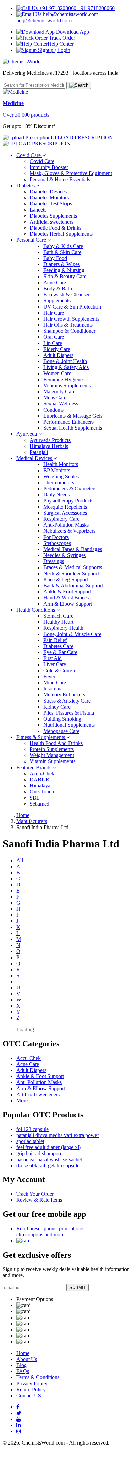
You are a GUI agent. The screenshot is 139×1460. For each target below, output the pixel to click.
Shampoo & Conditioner (69, 331)
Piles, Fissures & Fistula (68, 713)
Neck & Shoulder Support (71, 573)
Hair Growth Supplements (71, 319)
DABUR (39, 779)
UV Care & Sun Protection (72, 307)
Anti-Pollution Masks (66, 525)
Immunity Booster (49, 167)
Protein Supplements (52, 749)
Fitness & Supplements (41, 737)
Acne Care (54, 282)
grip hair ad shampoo (38, 1153)
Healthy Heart (58, 622)
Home (22, 815)
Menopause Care (61, 731)
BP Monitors (56, 470)
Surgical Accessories (65, 513)
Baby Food (55, 258)
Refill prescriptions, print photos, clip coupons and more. (51, 1231)
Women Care (57, 373)
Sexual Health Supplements (72, 428)
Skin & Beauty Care (64, 276)
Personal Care (31, 240)
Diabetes (26, 185)
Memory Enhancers (64, 694)
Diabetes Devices (48, 191)
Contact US (28, 1395)
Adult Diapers (58, 355)
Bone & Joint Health (65, 361)
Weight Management (52, 755)
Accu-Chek (42, 773)
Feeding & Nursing (63, 270)
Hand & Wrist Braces (66, 598)
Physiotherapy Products (68, 501)
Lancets (38, 210)
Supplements (57, 300)
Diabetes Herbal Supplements (61, 234)
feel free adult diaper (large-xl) (48, 1147)
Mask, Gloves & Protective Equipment (71, 173)
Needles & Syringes (64, 555)
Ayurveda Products (50, 440)
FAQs (22, 1371)
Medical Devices (34, 458)
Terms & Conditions (37, 1377)
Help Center (61, 44)
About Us (26, 1359)
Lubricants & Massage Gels (72, 416)
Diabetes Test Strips (51, 203)
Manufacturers (31, 821)
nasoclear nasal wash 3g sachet (49, 1159)
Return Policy (31, 1389)
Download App (72, 32)
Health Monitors (60, 464)
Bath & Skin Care (62, 252)
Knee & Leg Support (65, 579)
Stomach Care (58, 616)
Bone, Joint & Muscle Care (72, 634)
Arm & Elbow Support (67, 604)
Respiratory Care (61, 519)
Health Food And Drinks (56, 743)
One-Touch (42, 791)
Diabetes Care (58, 646)
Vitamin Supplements (52, 761)
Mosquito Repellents (65, 507)
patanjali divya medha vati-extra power (57, 1135)
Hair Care (53, 313)
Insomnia (53, 688)
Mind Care (54, 682)
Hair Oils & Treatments (68, 325)
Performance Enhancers (68, 422)
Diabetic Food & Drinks (55, 228)
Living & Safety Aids (66, 367)
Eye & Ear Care (60, 652)
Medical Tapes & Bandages (72, 549)
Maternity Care (59, 391)
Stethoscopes (57, 543)
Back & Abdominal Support (73, 585)
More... (24, 1100)
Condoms (53, 410)
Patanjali (39, 452)
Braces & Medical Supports (72, 567)
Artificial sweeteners (51, 222)
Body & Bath (57, 288)
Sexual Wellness (60, 404)
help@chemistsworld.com (44, 20)
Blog (21, 1365)
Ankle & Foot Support (67, 591)
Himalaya (40, 785)
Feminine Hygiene (63, 379)
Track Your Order (35, 1194)
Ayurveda (27, 434)
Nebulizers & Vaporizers (69, 531)
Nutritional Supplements (69, 725)
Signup (46, 50)
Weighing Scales (61, 476)
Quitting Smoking (62, 719)
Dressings (53, 561)
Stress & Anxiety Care (67, 701)
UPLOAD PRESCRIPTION (82, 137)
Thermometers (58, 482)
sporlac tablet (30, 1141)
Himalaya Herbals (49, 446)
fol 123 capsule (32, 1129)
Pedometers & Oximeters (69, 488)
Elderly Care (56, 349)
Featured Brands (34, 767)
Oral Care (53, 337)
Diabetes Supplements (53, 216)
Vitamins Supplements (67, 385)
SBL (35, 798)
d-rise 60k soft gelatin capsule (47, 1165)
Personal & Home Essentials (60, 179)
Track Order (61, 38)
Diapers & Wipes (61, 264)
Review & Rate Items (39, 1200)
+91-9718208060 (95, 8)
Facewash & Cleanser (66, 294)
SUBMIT (77, 1287)
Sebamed (39, 804)
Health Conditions (36, 610)
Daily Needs (56, 494)
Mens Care (54, 397)
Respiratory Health (63, 628)
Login (63, 50)
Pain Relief (55, 640)
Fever (49, 676)
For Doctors (56, 537)
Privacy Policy (31, 1383)
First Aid (52, 658)
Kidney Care (57, 707)
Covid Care (29, 155)
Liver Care (54, 664)
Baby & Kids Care (63, 246)
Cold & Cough (59, 670)
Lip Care (52, 343)
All (19, 860)
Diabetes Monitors (49, 197)
